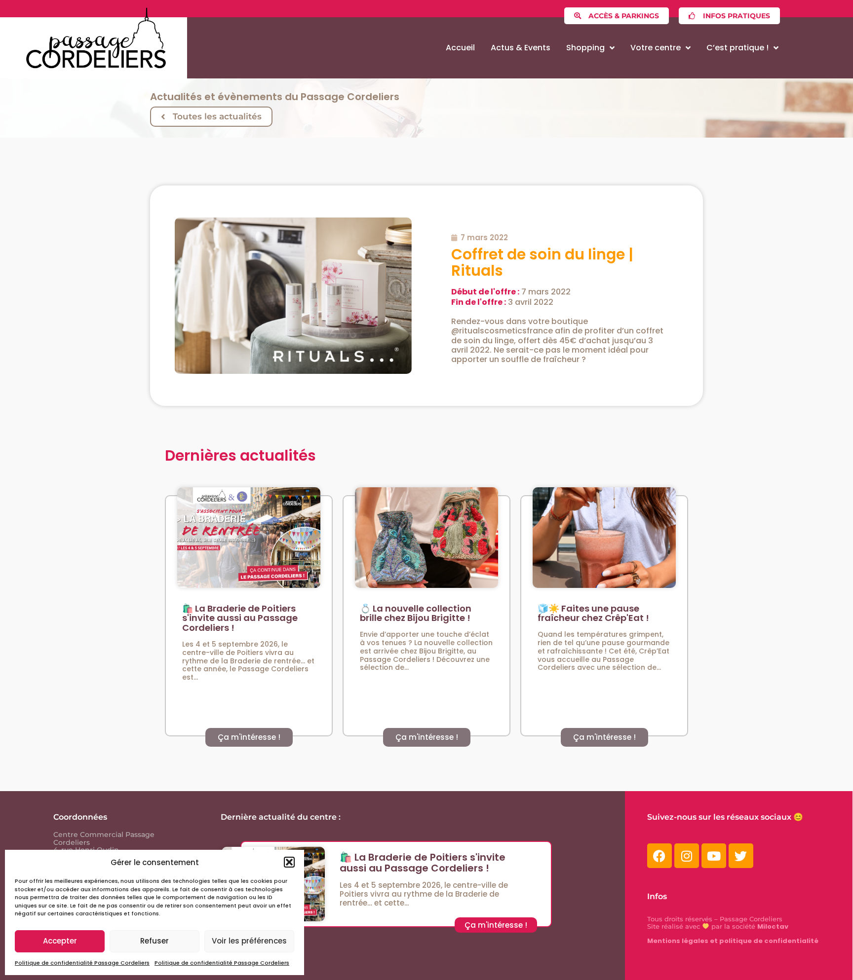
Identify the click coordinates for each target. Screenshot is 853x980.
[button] (289, 862)
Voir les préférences (249, 941)
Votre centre (655, 47)
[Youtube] (713, 855)
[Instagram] (686, 855)
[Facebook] (659, 855)
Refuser (154, 941)
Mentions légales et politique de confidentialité (732, 940)
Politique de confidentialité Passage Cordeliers (82, 963)
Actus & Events (520, 47)
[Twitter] (741, 855)
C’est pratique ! (737, 47)
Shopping (585, 47)
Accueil (460, 47)
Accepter (60, 941)
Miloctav (772, 926)
